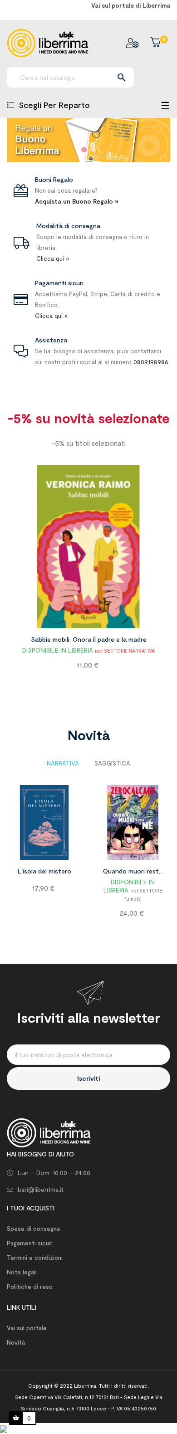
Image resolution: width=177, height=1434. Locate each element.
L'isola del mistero (44, 871)
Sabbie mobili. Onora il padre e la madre (89, 639)
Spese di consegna (33, 1228)
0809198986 (150, 362)
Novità (16, 1342)
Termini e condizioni (35, 1257)
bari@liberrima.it (41, 1189)
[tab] (63, 763)
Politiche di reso (30, 1286)
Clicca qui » (52, 258)
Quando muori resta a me (132, 872)
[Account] (132, 43)
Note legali (22, 1272)
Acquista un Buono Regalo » (76, 201)
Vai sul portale (27, 1328)
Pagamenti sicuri (30, 1243)
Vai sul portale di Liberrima (130, 5)
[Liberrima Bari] (49, 1132)
